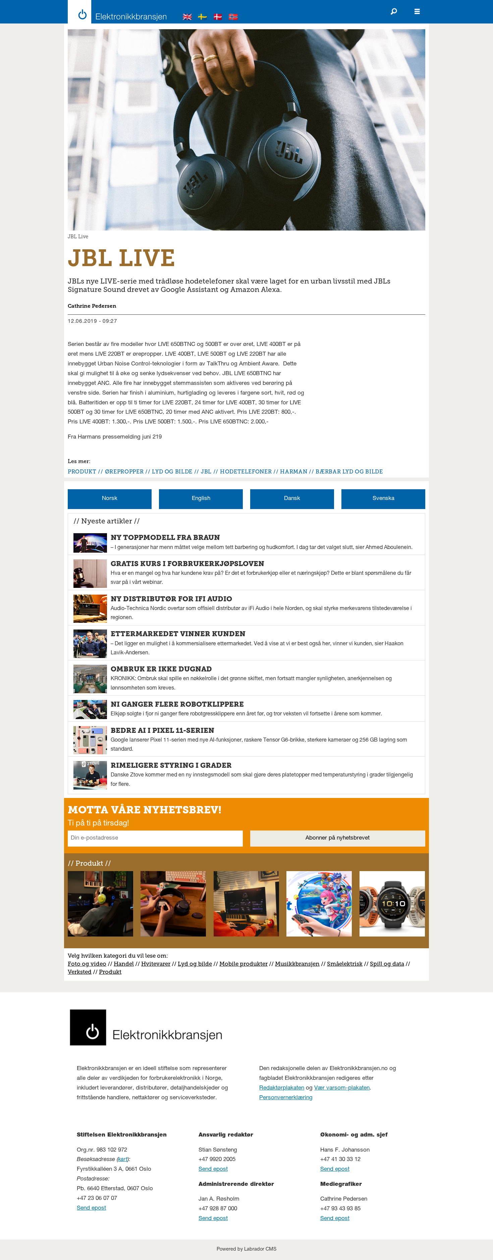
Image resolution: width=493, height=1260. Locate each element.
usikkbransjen (300, 963)
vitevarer (158, 963)
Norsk (109, 499)
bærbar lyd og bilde (349, 471)
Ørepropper (124, 471)
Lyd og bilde (195, 963)
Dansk (292, 499)
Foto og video (87, 963)
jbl (206, 471)
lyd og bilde (172, 471)
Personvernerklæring (286, 1098)
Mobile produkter (243, 963)
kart (122, 1160)
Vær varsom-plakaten (342, 1088)
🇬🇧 (187, 18)
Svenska (383, 499)
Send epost (91, 1208)
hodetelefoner (246, 471)
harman (293, 471)
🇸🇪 (203, 18)
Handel (124, 963)
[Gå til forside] (115, 11)
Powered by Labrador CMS (246, 1249)
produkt (82, 471)
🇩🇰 (218, 18)
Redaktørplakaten (281, 1088)
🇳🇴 (233, 18)
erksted (81, 971)
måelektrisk (346, 963)
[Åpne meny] (417, 12)
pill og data (388, 963)
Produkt (110, 971)
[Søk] (393, 11)
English (201, 499)
